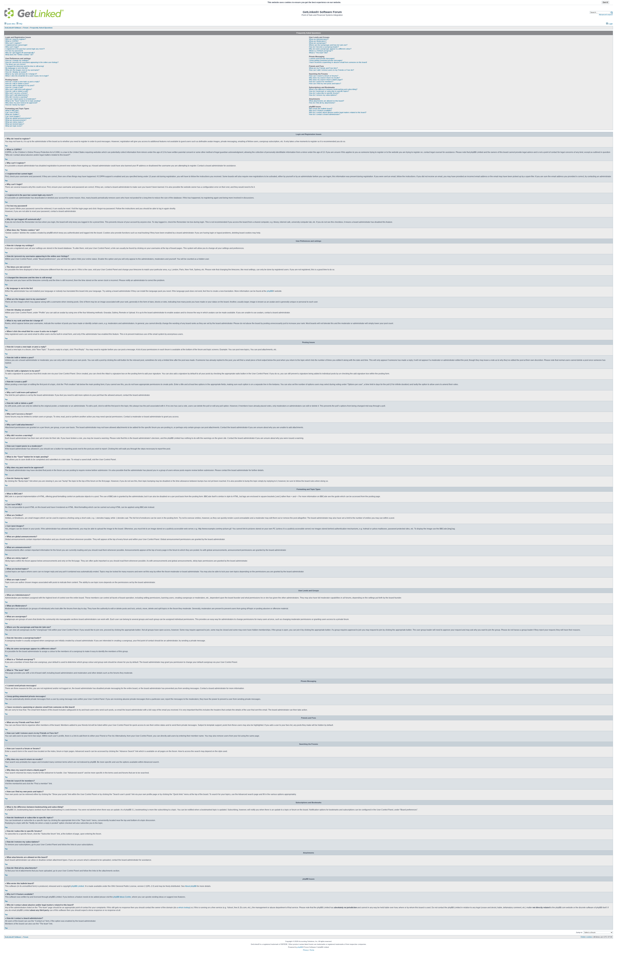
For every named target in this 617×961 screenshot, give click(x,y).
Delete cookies (586, 937)
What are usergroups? (317, 43)
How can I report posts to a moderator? (20, 99)
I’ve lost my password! (14, 51)
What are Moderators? (317, 41)
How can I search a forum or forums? (323, 76)
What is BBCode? (12, 110)
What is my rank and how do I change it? (21, 74)
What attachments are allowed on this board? (326, 101)
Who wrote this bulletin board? (320, 109)
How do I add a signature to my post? (19, 85)
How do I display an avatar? (16, 72)
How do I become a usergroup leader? (324, 47)
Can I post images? (12, 116)
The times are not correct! (15, 64)
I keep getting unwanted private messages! (325, 60)
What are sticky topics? (14, 122)
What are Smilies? (12, 114)
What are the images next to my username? (22, 70)
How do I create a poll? (14, 87)
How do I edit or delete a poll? (16, 91)
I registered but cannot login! (16, 45)
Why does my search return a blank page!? (326, 80)
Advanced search (606, 15)
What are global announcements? (18, 118)
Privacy (305, 950)
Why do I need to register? (15, 39)
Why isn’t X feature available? (320, 110)
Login (610, 24)
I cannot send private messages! (322, 58)
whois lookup (184, 907)
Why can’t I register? (13, 43)
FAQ (20, 24)
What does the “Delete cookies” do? (19, 55)
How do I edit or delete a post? (17, 83)
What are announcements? (15, 120)
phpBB (270, 291)
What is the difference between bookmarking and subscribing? (333, 89)
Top (6, 146)
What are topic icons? (13, 126)
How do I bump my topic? (15, 105)
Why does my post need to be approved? (21, 103)
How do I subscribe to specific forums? (324, 93)
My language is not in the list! (16, 68)
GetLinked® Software (13, 937)
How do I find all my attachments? (322, 103)
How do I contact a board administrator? (324, 114)
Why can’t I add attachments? (16, 95)
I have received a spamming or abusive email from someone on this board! (338, 62)
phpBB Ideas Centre (122, 897)
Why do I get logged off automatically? (20, 53)
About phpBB (191, 886)
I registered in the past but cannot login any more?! (25, 49)
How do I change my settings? (17, 60)
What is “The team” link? (318, 53)
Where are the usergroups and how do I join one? (328, 45)
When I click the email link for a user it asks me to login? (27, 76)
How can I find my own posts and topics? (325, 83)
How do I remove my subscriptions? (323, 95)
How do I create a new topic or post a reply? (22, 82)
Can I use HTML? (12, 112)
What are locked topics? (14, 124)
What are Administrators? (319, 39)
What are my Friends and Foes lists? (323, 68)
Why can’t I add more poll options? (18, 89)
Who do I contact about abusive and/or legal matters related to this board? (337, 112)
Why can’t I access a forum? (16, 93)
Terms (312, 950)
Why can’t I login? (12, 47)
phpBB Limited (77, 886)
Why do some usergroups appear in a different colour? (330, 49)
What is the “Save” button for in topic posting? (23, 101)
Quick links (10, 24)
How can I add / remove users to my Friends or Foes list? (331, 70)
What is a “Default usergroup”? (321, 51)
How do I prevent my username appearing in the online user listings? (31, 62)
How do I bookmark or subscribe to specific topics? (329, 91)
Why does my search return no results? (324, 78)
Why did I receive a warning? (16, 97)
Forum (25, 937)
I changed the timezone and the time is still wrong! (24, 66)
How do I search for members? (321, 82)
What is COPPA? (11, 41)
